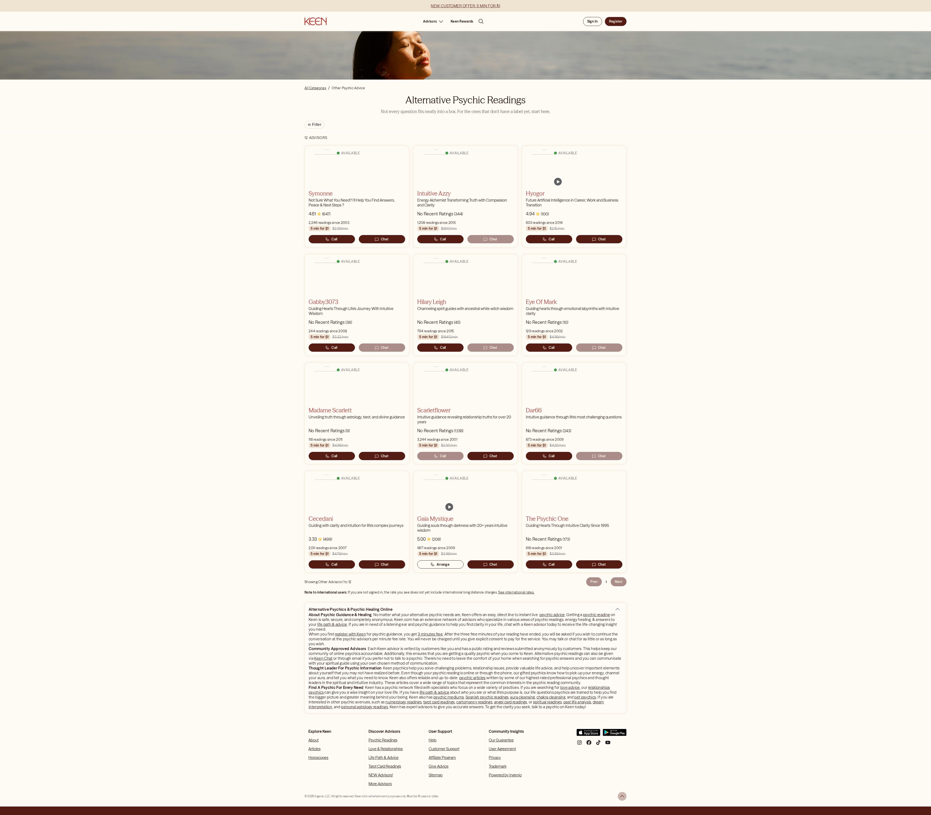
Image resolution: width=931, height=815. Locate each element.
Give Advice (439, 766)
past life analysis (577, 702)
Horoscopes (318, 757)
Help (432, 740)
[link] (558, 182)
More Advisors (380, 783)
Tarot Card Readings (385, 766)
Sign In (592, 21)
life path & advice (332, 624)
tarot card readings (439, 702)
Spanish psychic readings (487, 697)
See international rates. (516, 592)
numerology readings (403, 702)
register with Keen (350, 634)
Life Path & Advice (384, 757)
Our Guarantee (501, 740)
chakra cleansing (551, 697)
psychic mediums (448, 697)
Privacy (495, 757)
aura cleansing (522, 697)
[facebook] (589, 744)
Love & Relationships (386, 748)
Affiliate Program (442, 757)
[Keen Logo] (316, 21)
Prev (594, 581)
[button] (617, 609)
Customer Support (444, 748)
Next (618, 581)
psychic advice (552, 614)
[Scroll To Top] (622, 796)
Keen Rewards (462, 21)
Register (615, 21)
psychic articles (472, 677)
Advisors (430, 21)
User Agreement (502, 748)
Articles (314, 748)
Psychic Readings (383, 740)
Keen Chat (323, 658)
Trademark (497, 766)
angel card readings (510, 702)
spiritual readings (547, 702)
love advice (570, 687)
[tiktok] (598, 744)
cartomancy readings (474, 702)
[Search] (481, 21)
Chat (384, 239)
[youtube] (608, 744)
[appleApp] (588, 734)
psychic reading (596, 614)
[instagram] (579, 744)
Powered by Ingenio (505, 775)
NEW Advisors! (381, 775)
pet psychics (585, 697)
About (313, 740)
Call (334, 239)
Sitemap (435, 775)
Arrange (443, 564)
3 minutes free (430, 634)
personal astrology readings (364, 706)
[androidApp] (614, 734)
